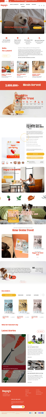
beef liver (36, 375)
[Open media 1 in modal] (13, 149)
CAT (10, 1)
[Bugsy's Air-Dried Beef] (37, 242)
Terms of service (25, 412)
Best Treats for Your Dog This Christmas (10, 368)
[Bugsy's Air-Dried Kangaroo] (23, 306)
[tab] (9, 295)
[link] (19, 112)
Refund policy (17, 412)
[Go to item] (3, 162)
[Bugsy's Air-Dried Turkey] (8, 306)
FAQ (26, 394)
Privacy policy (21, 412)
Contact (26, 395)
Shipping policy (17, 413)
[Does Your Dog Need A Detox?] (36, 339)
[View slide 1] (37, 257)
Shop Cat (27, 391)
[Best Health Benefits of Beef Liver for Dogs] (36, 365)
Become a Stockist (39, 392)
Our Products (38, 391)
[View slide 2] (38, 257)
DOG (6, 1)
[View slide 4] (24, 280)
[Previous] (13, 1)
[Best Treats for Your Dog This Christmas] (14, 358)
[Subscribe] (23, 407)
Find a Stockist (38, 394)
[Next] (38, 1)
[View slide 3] (23, 280)
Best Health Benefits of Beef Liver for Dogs (35, 373)
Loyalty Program (28, 392)
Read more (5, 380)
